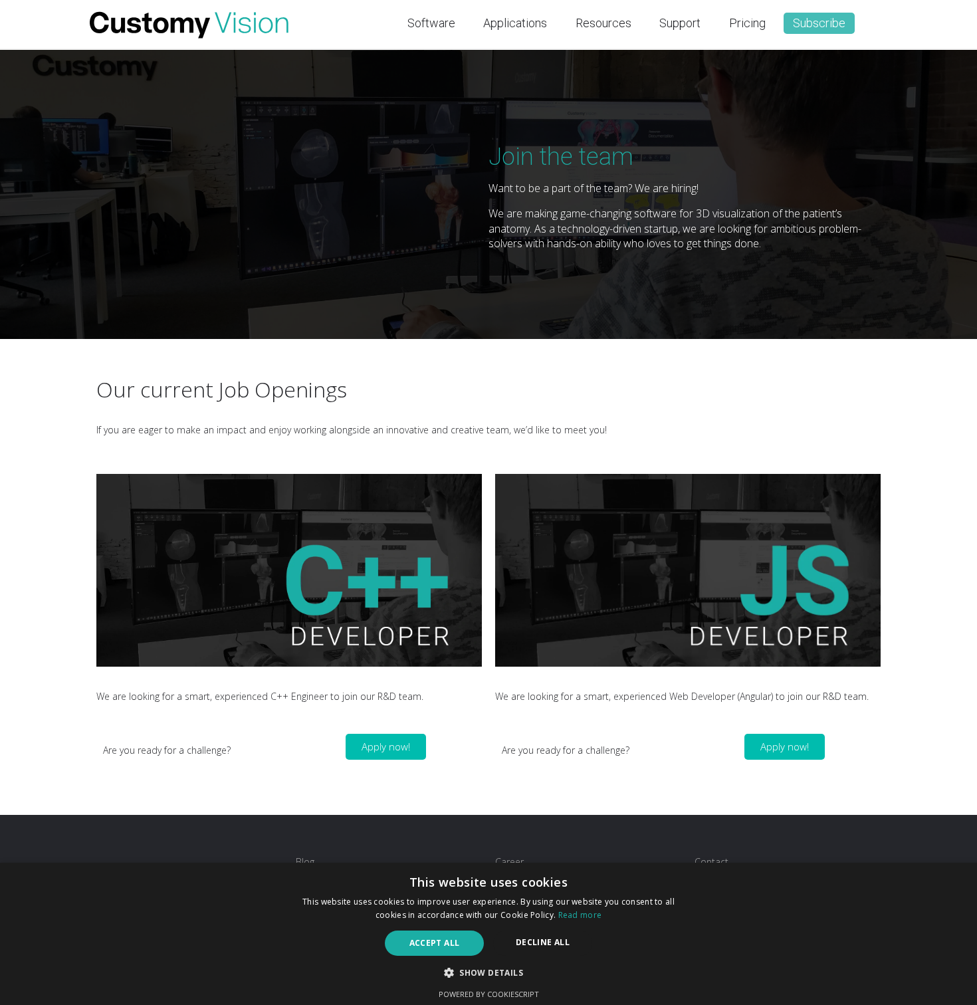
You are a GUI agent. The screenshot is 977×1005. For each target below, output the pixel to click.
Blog (305, 861)
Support (680, 23)
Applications (515, 23)
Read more (580, 915)
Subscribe (819, 23)
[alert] (488, 934)
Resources (603, 23)
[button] (488, 973)
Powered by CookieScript (489, 994)
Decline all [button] (543, 942)
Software (431, 23)
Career (509, 861)
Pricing (747, 23)
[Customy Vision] (189, 35)
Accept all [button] (434, 943)
